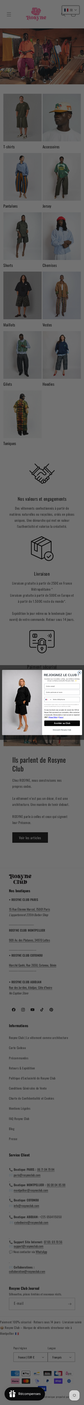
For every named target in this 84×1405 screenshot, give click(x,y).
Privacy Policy (53, 717)
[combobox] (48, 699)
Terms (61, 717)
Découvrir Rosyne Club (62, 730)
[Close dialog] (79, 672)
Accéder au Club (62, 723)
